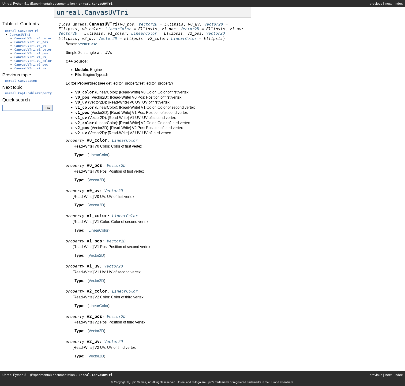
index (399, 3)
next (388, 3)
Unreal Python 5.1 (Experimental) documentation (38, 3)
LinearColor (98, 155)
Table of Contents (20, 23)
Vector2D (96, 180)
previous (376, 3)
